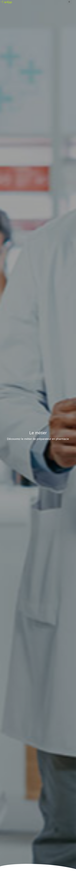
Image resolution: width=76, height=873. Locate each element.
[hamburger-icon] (69, 2)
